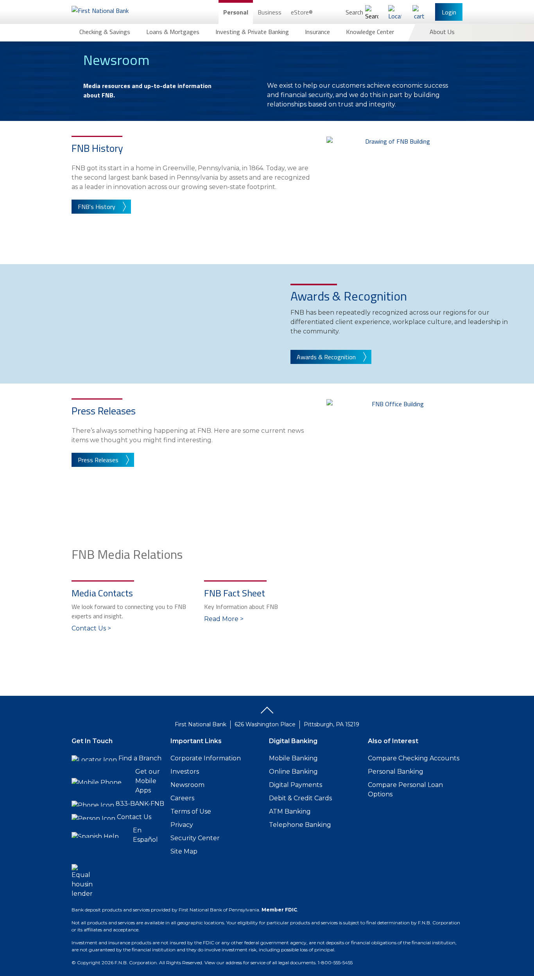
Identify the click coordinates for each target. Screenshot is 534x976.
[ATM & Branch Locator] (395, 12)
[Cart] (419, 12)
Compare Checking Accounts (413, 758)
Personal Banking (395, 771)
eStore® (302, 12)
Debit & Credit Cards (300, 798)
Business (269, 12)
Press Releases (98, 460)
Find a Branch (139, 758)
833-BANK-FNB (140, 803)
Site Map (183, 851)
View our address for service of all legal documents (259, 962)
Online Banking (293, 771)
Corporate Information (205, 758)
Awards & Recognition (326, 357)
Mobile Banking (293, 758)
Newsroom (187, 785)
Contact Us (134, 817)
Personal (235, 12)
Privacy (181, 824)
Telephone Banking (300, 824)
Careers (182, 798)
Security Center (195, 838)
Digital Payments (295, 785)
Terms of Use (190, 811)
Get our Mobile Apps (147, 781)
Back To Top (267, 713)
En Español (145, 835)
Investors (184, 771)
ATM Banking (290, 811)
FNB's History (96, 206)
